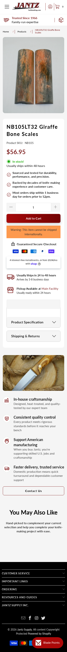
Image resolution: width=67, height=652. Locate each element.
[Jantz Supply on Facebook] (30, 618)
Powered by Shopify (39, 633)
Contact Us (33, 491)
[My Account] (49, 6)
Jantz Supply (24, 629)
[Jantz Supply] (27, 6)
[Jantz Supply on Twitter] (43, 618)
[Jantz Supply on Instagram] (36, 618)
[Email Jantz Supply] (23, 618)
